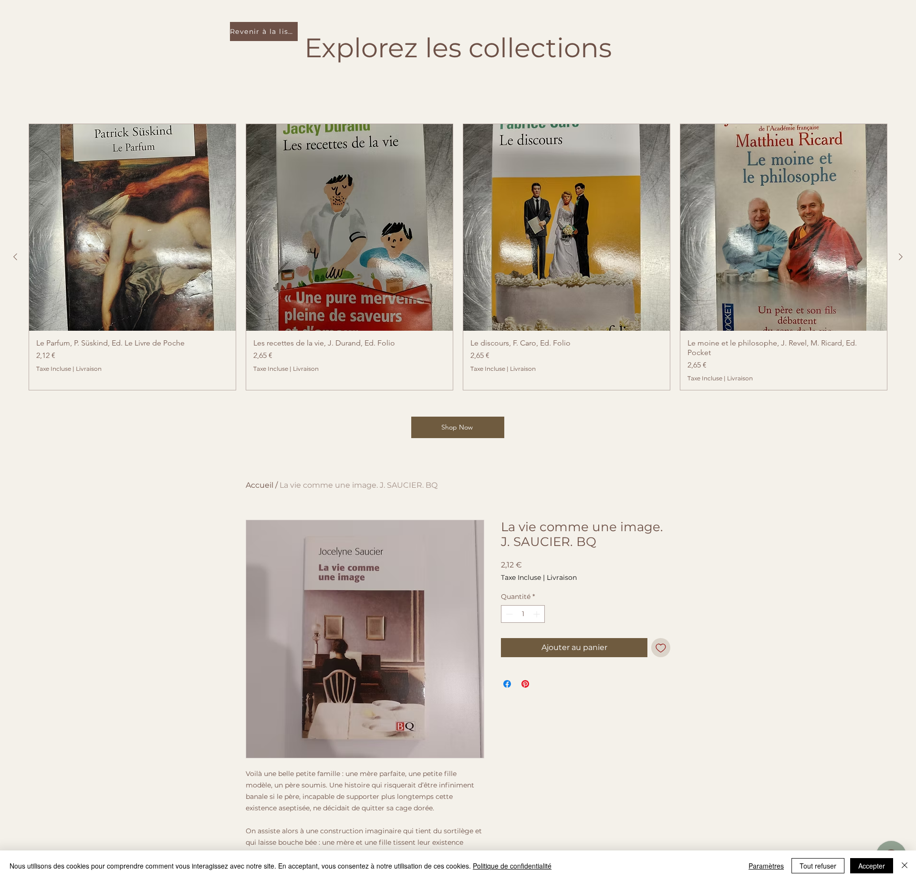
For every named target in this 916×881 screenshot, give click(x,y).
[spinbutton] (522, 614)
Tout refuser (818, 866)
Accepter (871, 866)
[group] (458, 257)
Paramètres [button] (766, 866)
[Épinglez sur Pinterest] (525, 684)
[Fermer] (904, 865)
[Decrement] (508, 614)
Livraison (89, 368)
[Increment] (537, 614)
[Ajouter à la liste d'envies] (660, 647)
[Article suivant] (900, 256)
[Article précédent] (15, 256)
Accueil (259, 485)
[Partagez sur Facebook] (507, 684)
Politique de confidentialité (512, 866)
